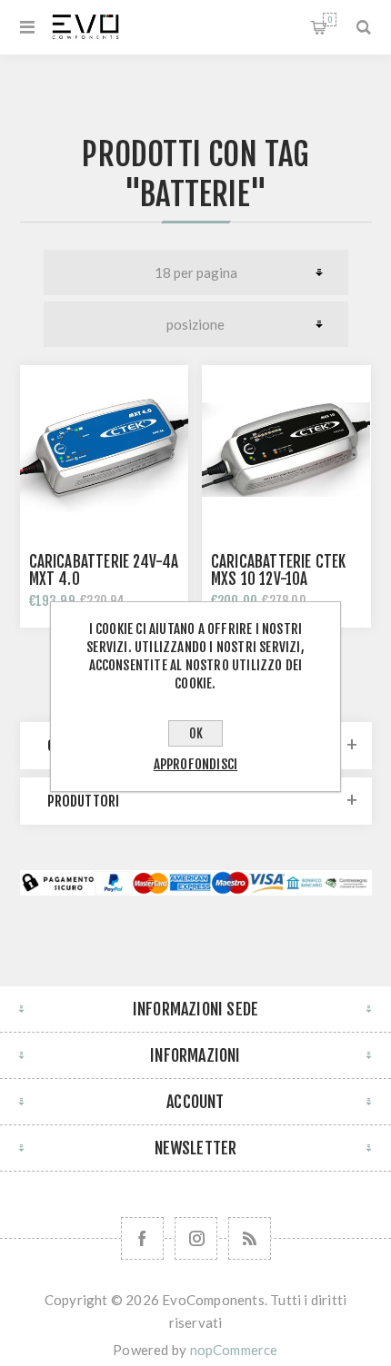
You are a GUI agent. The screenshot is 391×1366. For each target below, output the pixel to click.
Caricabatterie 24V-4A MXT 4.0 (104, 570)
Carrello (329, 20)
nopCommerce (234, 1349)
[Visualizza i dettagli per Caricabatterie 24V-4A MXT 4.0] (104, 449)
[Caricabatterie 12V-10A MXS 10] (286, 449)
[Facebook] (142, 1238)
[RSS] (249, 1238)
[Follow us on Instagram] (196, 1238)
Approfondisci (196, 764)
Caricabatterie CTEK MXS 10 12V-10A (278, 570)
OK (196, 733)
